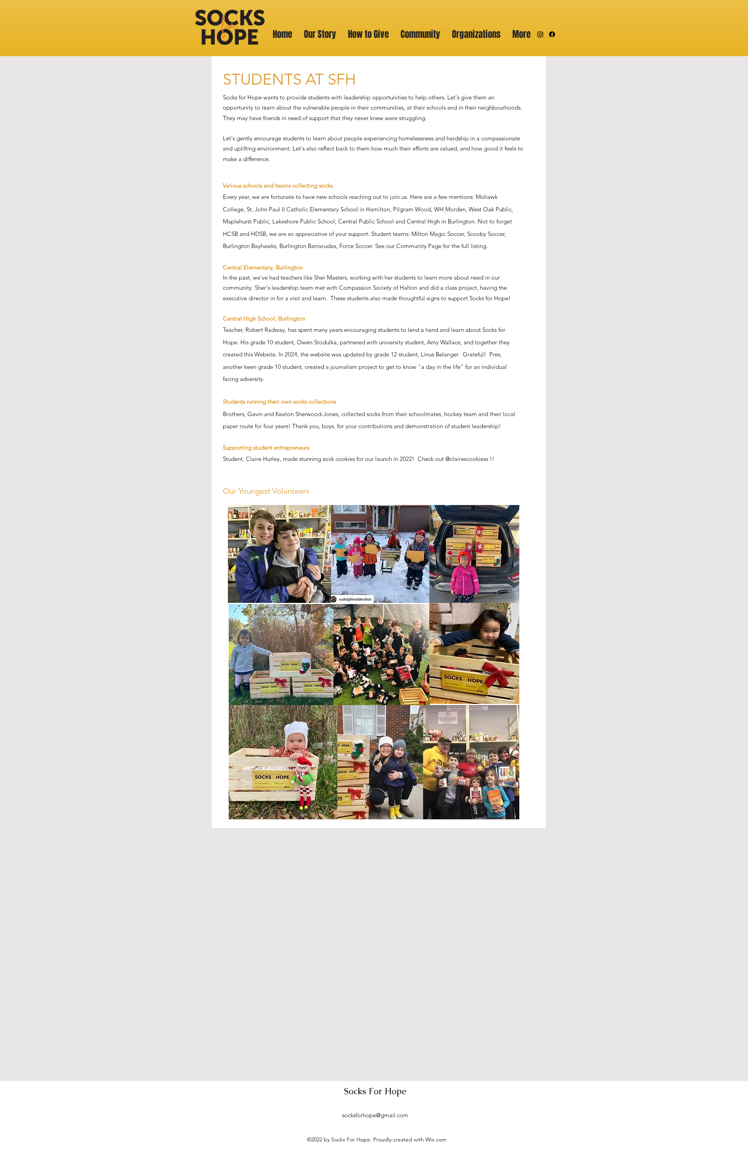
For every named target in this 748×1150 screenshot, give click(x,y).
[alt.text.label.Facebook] (552, 34)
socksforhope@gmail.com (375, 1115)
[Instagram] (540, 34)
